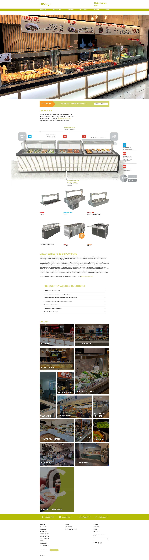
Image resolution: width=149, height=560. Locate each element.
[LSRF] (74, 199)
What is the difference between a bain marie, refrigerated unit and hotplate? (60, 297)
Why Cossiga (83, 9)
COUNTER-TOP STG (44, 533)
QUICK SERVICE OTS (44, 545)
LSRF (65, 214)
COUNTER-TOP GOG (44, 536)
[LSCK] (98, 231)
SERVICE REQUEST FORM (71, 529)
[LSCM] (51, 199)
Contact (96, 9)
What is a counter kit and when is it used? (53, 308)
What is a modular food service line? (52, 290)
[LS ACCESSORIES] (51, 231)
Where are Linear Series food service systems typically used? (57, 294)
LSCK (89, 246)
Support (70, 9)
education (67, 118)
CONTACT (95, 529)
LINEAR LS (44, 12)
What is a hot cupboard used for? (51, 304)
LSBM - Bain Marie (94, 214)
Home (40, 12)
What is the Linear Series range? (51, 311)
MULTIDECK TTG (43, 543)
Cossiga (43, 555)
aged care (61, 118)
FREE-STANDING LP (44, 538)
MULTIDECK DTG (43, 529)
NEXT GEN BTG (43, 531)
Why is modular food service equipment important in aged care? (58, 301)
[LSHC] (74, 231)
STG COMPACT (43, 526)
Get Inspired (57, 9)
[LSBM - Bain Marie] (98, 199)
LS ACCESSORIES (47, 244)
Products (43, 9)
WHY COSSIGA (96, 526)
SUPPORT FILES (68, 526)
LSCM (42, 214)
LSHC (65, 246)
